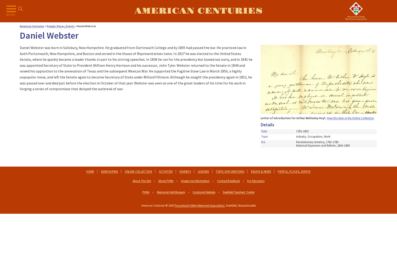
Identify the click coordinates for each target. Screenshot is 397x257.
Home (90, 171)
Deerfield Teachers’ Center (239, 192)
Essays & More (261, 171)
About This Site (142, 181)
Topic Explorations (230, 171)
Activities (166, 171)
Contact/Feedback (228, 181)
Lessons (203, 171)
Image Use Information (195, 181)
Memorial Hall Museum (171, 192)
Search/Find (109, 171)
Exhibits (185, 171)
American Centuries (198, 11)
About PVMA (165, 181)
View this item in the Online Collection (350, 118)
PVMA (145, 192)
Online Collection (138, 171)
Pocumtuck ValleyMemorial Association (356, 17)
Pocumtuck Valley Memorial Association (199, 205)
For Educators (255, 181)
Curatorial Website (204, 192)
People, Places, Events (294, 171)
